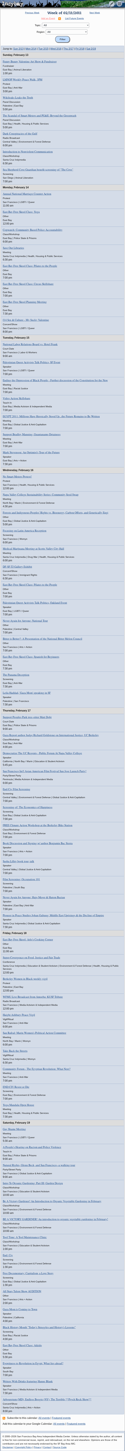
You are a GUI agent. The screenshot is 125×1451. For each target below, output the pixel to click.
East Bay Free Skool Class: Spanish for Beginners (31, 657)
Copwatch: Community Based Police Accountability (32, 230)
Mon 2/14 (31, 48)
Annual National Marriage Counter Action (27, 194)
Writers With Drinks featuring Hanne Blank (28, 1381)
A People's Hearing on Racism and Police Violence (32, 1147)
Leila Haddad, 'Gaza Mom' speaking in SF (27, 693)
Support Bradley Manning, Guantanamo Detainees (32, 434)
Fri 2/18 (80, 48)
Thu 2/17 (68, 48)
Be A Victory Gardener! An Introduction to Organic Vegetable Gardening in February (52, 1201)
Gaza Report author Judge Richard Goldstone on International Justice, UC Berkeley (51, 735)
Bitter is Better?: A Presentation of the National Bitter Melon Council (42, 639)
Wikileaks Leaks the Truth (18, 97)
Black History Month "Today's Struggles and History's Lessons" (39, 1327)
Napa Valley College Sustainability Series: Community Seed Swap (40, 494)
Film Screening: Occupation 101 (21, 879)
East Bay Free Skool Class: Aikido (22, 1345)
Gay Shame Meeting (14, 1129)
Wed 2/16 (55, 48)
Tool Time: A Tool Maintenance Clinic (25, 1237)
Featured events (61, 1418)
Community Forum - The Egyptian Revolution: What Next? (36, 1069)
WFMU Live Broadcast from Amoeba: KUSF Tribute (33, 997)
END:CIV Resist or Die (16, 1087)
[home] (30, 4)
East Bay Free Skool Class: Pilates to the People (30, 266)
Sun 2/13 (18, 48)
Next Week (95, 13)
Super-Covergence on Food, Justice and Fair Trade (31, 957)
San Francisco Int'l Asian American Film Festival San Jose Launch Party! (44, 771)
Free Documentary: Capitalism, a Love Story (28, 1273)
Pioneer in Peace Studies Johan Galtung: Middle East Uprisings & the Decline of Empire (53, 915)
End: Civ (8, 1255)
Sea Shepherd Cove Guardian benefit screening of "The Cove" (38, 169)
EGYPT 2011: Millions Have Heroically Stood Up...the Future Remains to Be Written (51, 416)
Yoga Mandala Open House (18, 1105)
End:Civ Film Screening (16, 789)
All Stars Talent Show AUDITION (22, 1291)
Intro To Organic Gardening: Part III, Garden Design (33, 1183)
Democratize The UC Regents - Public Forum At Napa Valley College (42, 753)
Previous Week (32, 13)
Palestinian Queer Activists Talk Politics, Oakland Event (35, 602)
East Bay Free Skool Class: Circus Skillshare (28, 284)
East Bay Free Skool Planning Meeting (25, 302)
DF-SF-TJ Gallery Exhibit (17, 566)
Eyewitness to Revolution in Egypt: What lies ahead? (33, 1363)
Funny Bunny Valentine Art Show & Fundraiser (30, 61)
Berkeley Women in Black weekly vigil (25, 979)
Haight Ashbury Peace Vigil (19, 1015)
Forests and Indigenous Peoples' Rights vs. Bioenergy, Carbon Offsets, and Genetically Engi (55, 512)
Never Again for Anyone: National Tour (25, 621)
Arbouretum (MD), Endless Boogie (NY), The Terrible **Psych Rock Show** (47, 1399)
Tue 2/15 (43, 48)
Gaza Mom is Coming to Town (20, 1309)
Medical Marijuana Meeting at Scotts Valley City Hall (33, 548)
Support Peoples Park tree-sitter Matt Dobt (27, 717)
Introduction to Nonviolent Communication (28, 151)
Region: (41, 32)
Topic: (38, 25)
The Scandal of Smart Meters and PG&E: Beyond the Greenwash (39, 115)
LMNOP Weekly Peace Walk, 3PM (22, 79)
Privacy (37, 1447)
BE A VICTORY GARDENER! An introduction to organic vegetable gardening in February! (55, 1219)
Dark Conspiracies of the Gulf (20, 133)
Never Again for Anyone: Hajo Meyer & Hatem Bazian (34, 897)
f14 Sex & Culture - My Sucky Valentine (26, 320)
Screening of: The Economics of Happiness (27, 807)
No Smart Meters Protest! (17, 476)
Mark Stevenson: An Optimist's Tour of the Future (31, 452)
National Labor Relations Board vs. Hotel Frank (30, 344)
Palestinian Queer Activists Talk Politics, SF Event (31, 362)
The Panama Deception (16, 675)
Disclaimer (7, 1447)
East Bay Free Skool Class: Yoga (21, 212)
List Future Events (74, 18)
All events (44, 1418)
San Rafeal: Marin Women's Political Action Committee (34, 1033)
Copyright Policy (23, 1447)
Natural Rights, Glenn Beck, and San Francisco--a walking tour (39, 1165)
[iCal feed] (4, 1418)
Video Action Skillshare (16, 398)
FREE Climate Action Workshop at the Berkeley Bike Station (37, 825)
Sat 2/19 (91, 48)
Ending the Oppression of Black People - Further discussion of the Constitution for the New (55, 380)
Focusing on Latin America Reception (24, 530)
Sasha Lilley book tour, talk (18, 861)
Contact (47, 1447)
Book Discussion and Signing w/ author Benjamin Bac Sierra (38, 843)
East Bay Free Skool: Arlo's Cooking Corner (28, 939)
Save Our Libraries (13, 248)
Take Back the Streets (15, 1051)
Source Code (60, 1447)
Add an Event (48, 18)
